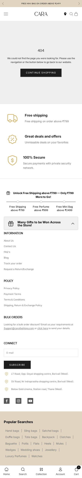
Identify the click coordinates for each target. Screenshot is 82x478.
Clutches (65, 437)
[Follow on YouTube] (30, 401)
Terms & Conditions (14, 299)
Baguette (11, 443)
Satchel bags (50, 430)
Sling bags (30, 430)
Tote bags (31, 437)
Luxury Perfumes (16, 456)
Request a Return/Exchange (19, 269)
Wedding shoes (30, 449)
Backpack (48, 437)
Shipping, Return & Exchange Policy (23, 305)
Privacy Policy (11, 288)
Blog (6, 257)
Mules (60, 443)
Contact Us (10, 246)
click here (42, 328)
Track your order (13, 263)
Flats (36, 443)
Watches (36, 456)
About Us (9, 240)
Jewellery (51, 449)
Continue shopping (41, 72)
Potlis (25, 443)
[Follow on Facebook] (7, 401)
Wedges (10, 449)
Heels (47, 443)
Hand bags (12, 430)
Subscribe (17, 364)
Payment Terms (12, 294)
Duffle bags (12, 437)
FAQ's (7, 251)
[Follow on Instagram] (18, 401)
